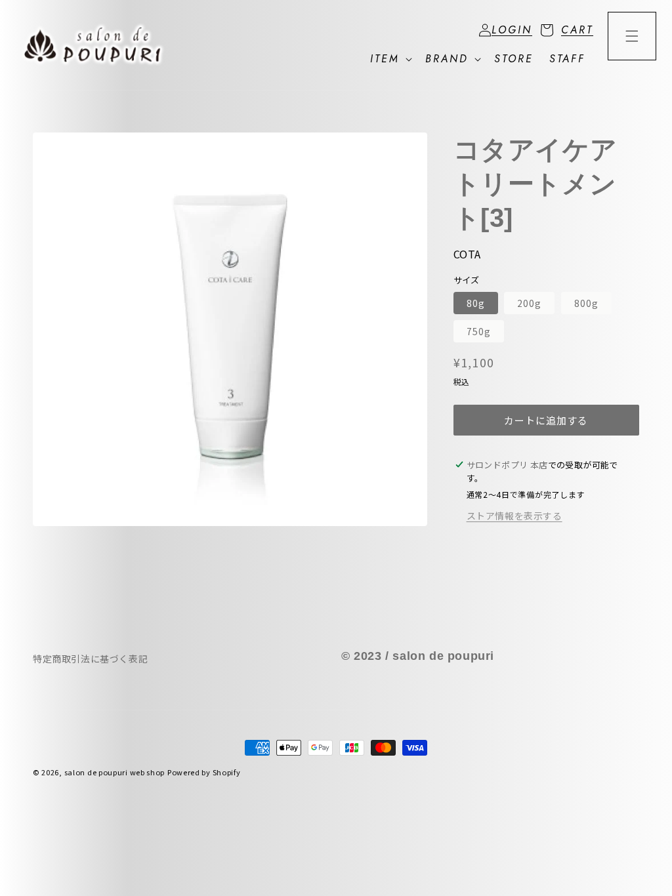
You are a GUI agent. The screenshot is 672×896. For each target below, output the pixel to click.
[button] (562, 30)
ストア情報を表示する (514, 515)
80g (476, 303)
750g (479, 331)
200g (529, 303)
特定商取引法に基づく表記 (90, 658)
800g (586, 303)
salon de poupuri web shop (114, 772)
